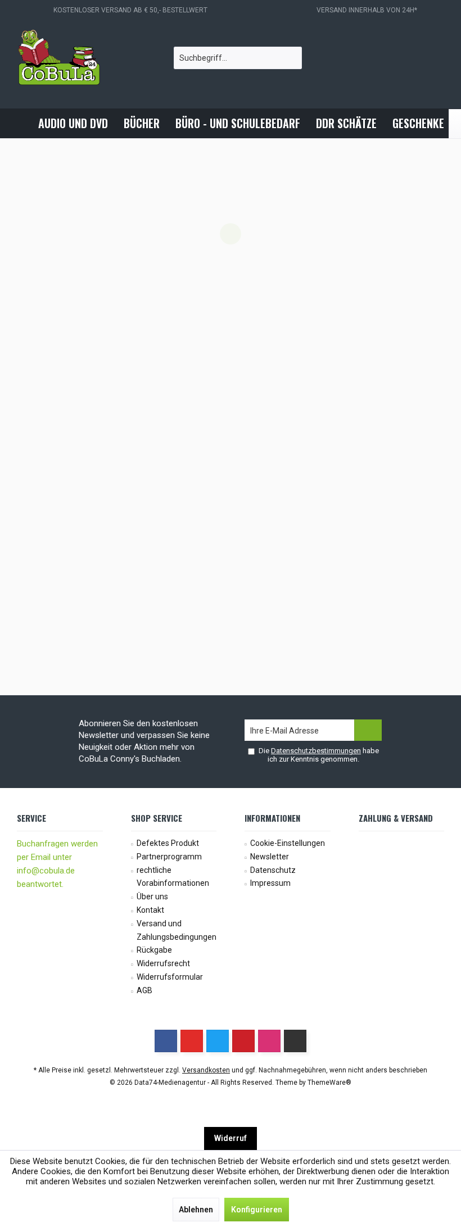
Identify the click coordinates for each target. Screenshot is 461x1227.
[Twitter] (217, 1041)
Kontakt (150, 909)
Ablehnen (196, 1209)
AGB (144, 990)
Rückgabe (154, 949)
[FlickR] (295, 1041)
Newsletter (269, 856)
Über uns (152, 896)
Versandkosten (206, 1070)
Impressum (270, 883)
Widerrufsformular (170, 976)
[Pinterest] (243, 1041)
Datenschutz (273, 870)
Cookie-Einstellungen (287, 843)
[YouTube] (191, 1041)
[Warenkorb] (432, 58)
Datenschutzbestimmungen (316, 750)
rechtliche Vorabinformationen (173, 877)
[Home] (20, 123)
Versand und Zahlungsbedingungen (176, 930)
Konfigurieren (256, 1209)
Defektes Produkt (168, 843)
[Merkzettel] (406, 58)
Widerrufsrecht (163, 963)
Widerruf (230, 1138)
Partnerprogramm (169, 856)
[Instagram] (269, 1041)
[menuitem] (432, 58)
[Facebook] (166, 1041)
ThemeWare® (329, 1082)
